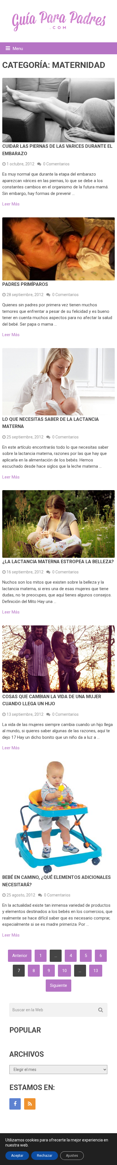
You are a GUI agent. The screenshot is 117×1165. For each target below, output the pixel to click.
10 (64, 970)
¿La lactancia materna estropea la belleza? (58, 561)
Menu (18, 48)
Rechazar (44, 1156)
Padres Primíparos (25, 284)
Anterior (19, 955)
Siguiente (58, 985)
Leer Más (11, 204)
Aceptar (17, 1156)
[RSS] (29, 1104)
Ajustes (72, 1156)
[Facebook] (15, 1104)
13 (95, 970)
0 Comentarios (56, 164)
